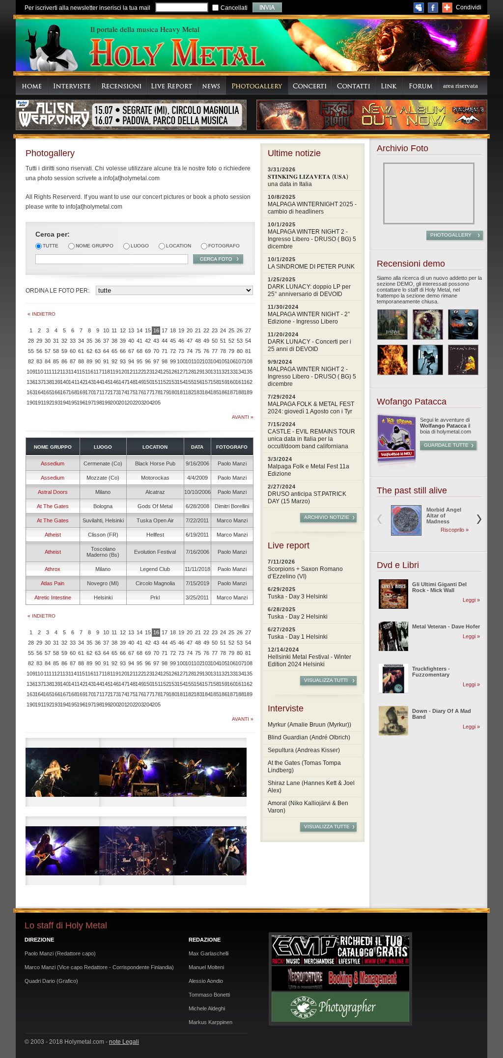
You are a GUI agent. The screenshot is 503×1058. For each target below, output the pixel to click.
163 (31, 392)
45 (173, 341)
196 (81, 403)
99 (173, 361)
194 (64, 403)
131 (214, 372)
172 (106, 392)
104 (214, 361)
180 (172, 392)
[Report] (172, 85)
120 (122, 372)
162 (248, 382)
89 (89, 361)
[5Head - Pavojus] (463, 324)
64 (106, 351)
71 (165, 351)
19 (181, 330)
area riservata (460, 85)
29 (39, 341)
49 (206, 341)
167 (64, 392)
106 (231, 361)
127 (181, 372)
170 (89, 392)
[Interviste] (72, 85)
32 (64, 341)
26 (240, 330)
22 (206, 330)
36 (98, 341)
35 (89, 341)
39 (123, 341)
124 (156, 372)
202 (131, 403)
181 (181, 392)
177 (147, 392)
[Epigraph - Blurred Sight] (392, 324)
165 (47, 392)
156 (198, 382)
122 (139, 372)
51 (223, 341)
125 (164, 372)
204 (147, 403)
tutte (50, 245)
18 (173, 330)
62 (89, 351)
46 (181, 341)
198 (97, 403)
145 (106, 382)
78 (223, 351)
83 (39, 361)
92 (114, 361)
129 (198, 372)
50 (215, 341)
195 (72, 403)
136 (31, 382)
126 (172, 372)
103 (206, 361)
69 (148, 351)
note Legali (124, 1041)
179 (164, 392)
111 (48, 372)
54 (248, 341)
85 (56, 361)
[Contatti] (354, 85)
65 (114, 351)
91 (106, 361)
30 (48, 341)
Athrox (52, 569)
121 (131, 372)
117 (97, 372)
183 (198, 392)
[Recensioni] (122, 85)
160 (231, 382)
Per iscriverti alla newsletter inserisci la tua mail (87, 7)
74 (190, 351)
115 (81, 372)
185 (214, 392)
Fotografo (224, 245)
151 (156, 382)
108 (248, 361)
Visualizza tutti (326, 680)
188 (239, 392)
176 (139, 392)
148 (131, 382)
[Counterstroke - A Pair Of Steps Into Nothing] (428, 360)
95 (139, 361)
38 (114, 341)
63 (98, 351)
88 (81, 361)
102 (198, 361)
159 (223, 382)
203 (139, 403)
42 (148, 341)
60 (73, 351)
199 (106, 403)
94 (131, 361)
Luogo (140, 245)
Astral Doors (53, 492)
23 (215, 330)
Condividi (468, 7)
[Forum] (420, 85)
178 (156, 392)
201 (122, 403)
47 (190, 341)
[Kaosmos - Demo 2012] (392, 360)
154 (181, 382)
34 (81, 341)
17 (165, 330)
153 (172, 382)
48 (198, 341)
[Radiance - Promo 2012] (428, 324)
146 (114, 382)
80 (240, 351)
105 (223, 361)
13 (131, 330)
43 (156, 341)
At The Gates (53, 506)
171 (97, 392)
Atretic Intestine (52, 597)
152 (164, 382)
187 (231, 392)
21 (198, 330)
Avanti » (242, 417)
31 (56, 341)
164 (39, 392)
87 (73, 361)
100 (181, 361)
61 (81, 351)
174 (122, 392)
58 (56, 351)
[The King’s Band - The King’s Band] (463, 360)
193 (56, 403)
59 (64, 351)
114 (72, 372)
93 (123, 361)
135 (248, 372)
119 (114, 372)
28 (31, 341)
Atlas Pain (52, 583)
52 (231, 341)
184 (206, 392)
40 (131, 341)
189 (248, 392)
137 (39, 382)
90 (98, 361)
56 (39, 351)
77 (215, 351)
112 (56, 372)
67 (131, 351)
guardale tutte (446, 445)
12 (123, 330)
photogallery (451, 235)
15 (148, 330)
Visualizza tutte (327, 826)
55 (31, 351)
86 (64, 361)
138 (47, 382)
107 (239, 361)
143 (89, 382)
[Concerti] (310, 85)
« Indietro (42, 314)
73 (181, 351)
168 (72, 392)
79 (231, 351)
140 (64, 382)
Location (178, 245)
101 (189, 361)
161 (239, 382)
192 (47, 403)
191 (39, 403)
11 (114, 330)
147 (122, 382)
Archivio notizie (326, 517)
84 (48, 361)
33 (73, 341)
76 (206, 351)
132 (223, 372)
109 (31, 372)
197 (89, 403)
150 (147, 382)
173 (114, 392)
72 (173, 351)
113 (64, 372)
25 (231, 330)
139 (56, 382)
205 (156, 403)
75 (198, 351)
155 (189, 382)
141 (72, 382)
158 (214, 382)
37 (106, 341)
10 (106, 330)
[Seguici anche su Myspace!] (419, 7)
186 (223, 392)
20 (190, 330)
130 (206, 372)
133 (231, 372)
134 (239, 372)
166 (56, 392)
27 (248, 330)
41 (139, 341)
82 (31, 361)
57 (48, 351)
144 (97, 382)
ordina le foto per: (57, 290)
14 (139, 330)
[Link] (389, 85)
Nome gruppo (94, 245)
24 (223, 330)
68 (139, 351)
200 (114, 403)
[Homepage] (32, 85)
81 (248, 351)
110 (39, 372)
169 (81, 392)
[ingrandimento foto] (62, 772)
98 (165, 361)
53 (240, 341)
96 (148, 361)
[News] (211, 85)
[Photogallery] (257, 85)
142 (81, 382)
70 (156, 351)
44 (165, 341)
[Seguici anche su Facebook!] (433, 7)
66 (123, 351)
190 (31, 403)
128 (189, 372)
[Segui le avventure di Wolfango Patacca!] (396, 466)
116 (89, 372)
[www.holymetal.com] (176, 54)
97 (156, 361)
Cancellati (234, 7)
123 (147, 372)
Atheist (53, 535)
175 (131, 392)
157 (206, 382)
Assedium (52, 463)
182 (189, 392)
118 (106, 372)
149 (139, 382)
